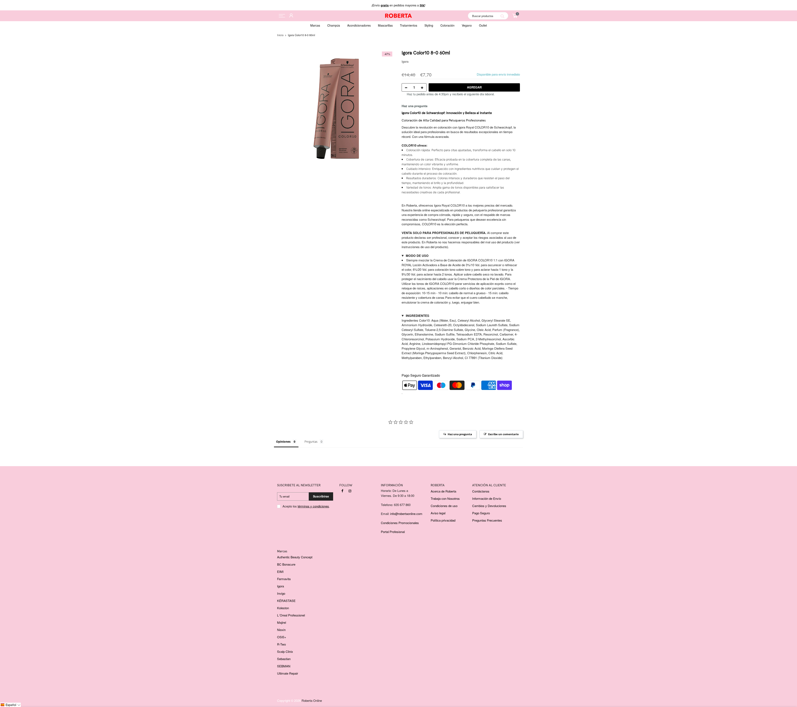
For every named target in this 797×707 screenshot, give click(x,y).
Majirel (281, 622)
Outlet (483, 25)
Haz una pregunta (414, 106)
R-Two (281, 644)
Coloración (447, 25)
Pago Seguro (481, 513)
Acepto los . (306, 506)
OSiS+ (281, 637)
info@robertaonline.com (406, 513)
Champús (333, 25)
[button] (10, 705)
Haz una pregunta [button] (460, 434)
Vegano (467, 25)
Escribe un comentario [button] (503, 434)
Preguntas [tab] (311, 442)
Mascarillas (385, 25)
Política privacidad (443, 520)
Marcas (315, 25)
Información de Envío (486, 498)
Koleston (283, 608)
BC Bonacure (286, 564)
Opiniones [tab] (283, 442)
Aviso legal (438, 513)
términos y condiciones (313, 506)
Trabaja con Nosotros (445, 498)
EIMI (280, 571)
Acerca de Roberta (443, 491)
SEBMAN (283, 666)
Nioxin (281, 629)
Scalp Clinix (285, 651)
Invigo (281, 593)
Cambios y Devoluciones (489, 506)
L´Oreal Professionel (291, 615)
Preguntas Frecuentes (487, 520)
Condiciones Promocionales (400, 523)
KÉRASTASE (286, 600)
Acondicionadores (359, 25)
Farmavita (284, 579)
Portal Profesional (393, 531)
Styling (428, 25)
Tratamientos (408, 25)
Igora (405, 61)
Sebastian (284, 659)
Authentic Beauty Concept (294, 557)
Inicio (280, 35)
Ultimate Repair (287, 673)
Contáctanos (480, 491)
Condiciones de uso (444, 506)
